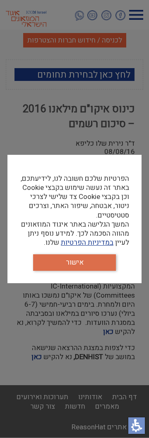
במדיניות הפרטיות (87, 242)
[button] (136, 425)
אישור (75, 262)
